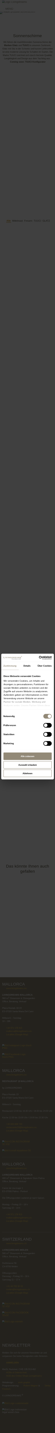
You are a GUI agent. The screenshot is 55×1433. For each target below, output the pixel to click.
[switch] (47, 725)
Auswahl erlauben (27, 764)
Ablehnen (27, 773)
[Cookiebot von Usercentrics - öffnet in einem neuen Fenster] (39, 658)
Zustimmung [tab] (9, 666)
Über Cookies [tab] (45, 666)
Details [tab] (27, 666)
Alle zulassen (27, 756)
